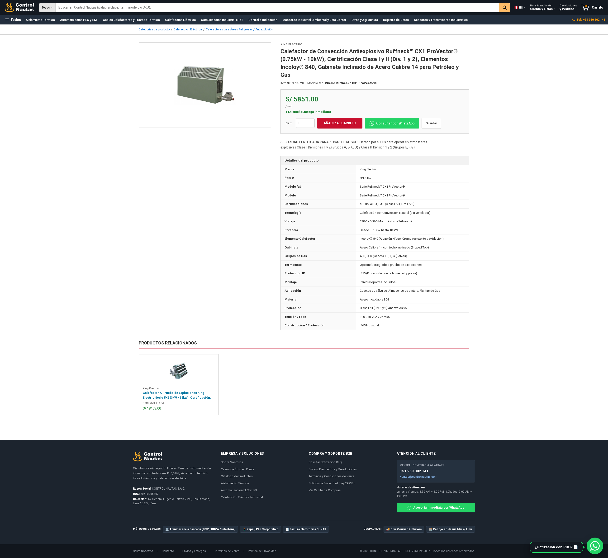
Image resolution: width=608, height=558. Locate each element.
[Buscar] (504, 7)
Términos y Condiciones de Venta (331, 476)
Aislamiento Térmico (40, 20)
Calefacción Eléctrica (180, 20)
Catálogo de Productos (237, 476)
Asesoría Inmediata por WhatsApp (438, 507)
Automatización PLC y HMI (79, 20)
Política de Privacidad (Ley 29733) (332, 483)
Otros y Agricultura (365, 20)
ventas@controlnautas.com (418, 476)
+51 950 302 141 (414, 471)
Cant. (289, 123)
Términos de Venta (226, 551)
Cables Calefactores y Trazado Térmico (131, 20)
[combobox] (277, 7)
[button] (558, 547)
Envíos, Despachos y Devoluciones (333, 469)
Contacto (168, 551)
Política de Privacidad (262, 551)
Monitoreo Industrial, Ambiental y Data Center (314, 20)
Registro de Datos (396, 20)
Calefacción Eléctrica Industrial (242, 497)
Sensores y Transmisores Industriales (441, 20)
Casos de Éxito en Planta (237, 469)
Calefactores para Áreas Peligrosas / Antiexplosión (239, 29)
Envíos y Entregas (194, 551)
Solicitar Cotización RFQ (325, 462)
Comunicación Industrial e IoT (222, 20)
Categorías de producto (154, 29)
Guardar (431, 123)
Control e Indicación (262, 20)
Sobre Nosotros (232, 462)
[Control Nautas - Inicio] (19, 7)
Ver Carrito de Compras (325, 490)
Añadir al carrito (340, 123)
